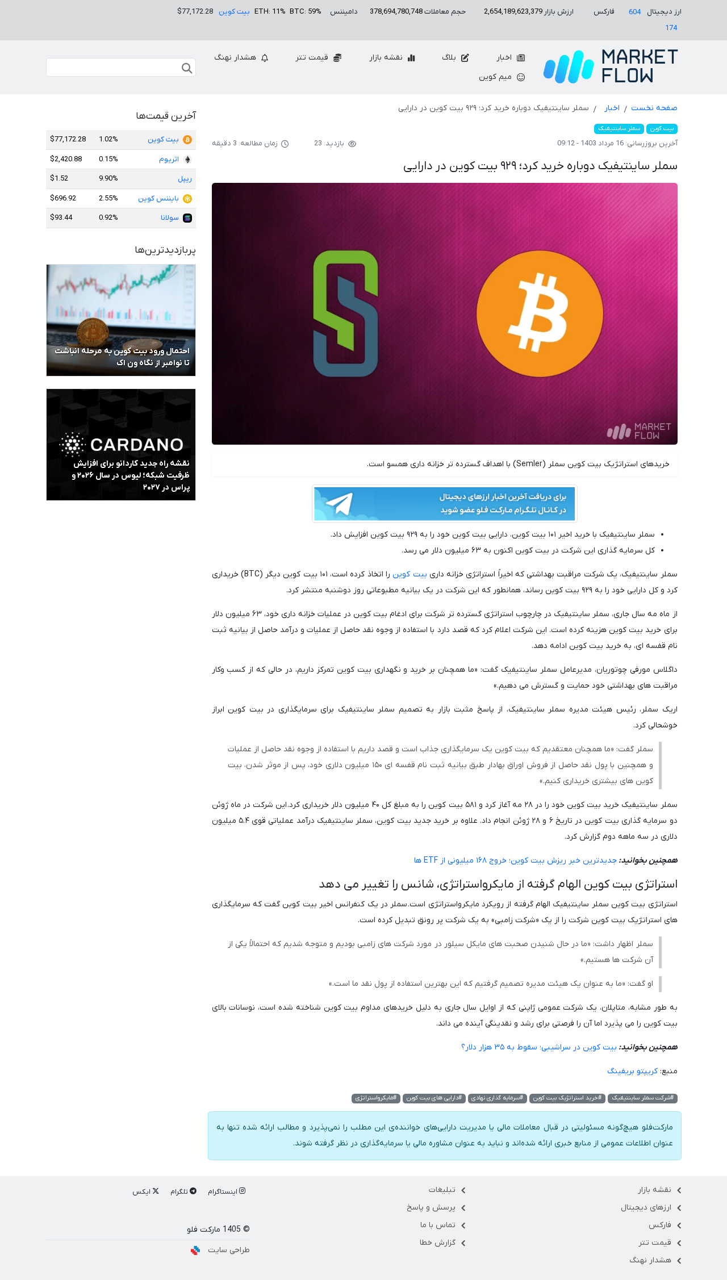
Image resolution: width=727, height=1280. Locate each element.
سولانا (170, 218)
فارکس (660, 1225)
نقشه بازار (387, 57)
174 (671, 28)
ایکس (142, 1192)
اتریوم (169, 159)
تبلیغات (442, 1190)
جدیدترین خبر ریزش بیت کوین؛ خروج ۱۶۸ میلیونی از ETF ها (515, 860)
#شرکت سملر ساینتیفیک (643, 1098)
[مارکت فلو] (611, 67)
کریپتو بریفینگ (632, 1071)
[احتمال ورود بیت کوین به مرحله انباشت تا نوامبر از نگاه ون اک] (121, 320)
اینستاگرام (223, 1192)
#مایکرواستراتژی (376, 1098)
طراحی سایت (229, 1250)
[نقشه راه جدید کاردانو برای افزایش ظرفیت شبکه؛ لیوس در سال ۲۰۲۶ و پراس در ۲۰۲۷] (121, 444)
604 (635, 12)
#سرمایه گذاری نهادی (497, 1098)
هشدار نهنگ (236, 57)
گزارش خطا (438, 1242)
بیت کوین (234, 11)
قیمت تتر (313, 57)
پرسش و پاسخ (431, 1207)
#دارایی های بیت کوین (434, 1098)
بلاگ (450, 57)
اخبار (505, 57)
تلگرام (180, 1192)
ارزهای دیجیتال (646, 1207)
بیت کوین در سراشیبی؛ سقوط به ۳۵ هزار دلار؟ (539, 1047)
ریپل (185, 178)
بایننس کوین (158, 198)
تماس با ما (438, 1225)
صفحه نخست (654, 108)
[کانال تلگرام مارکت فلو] (445, 505)
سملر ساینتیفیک (619, 128)
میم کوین (496, 77)
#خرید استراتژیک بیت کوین (567, 1098)
